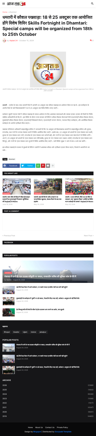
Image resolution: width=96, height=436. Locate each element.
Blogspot (37, 432)
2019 (48, 416)
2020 (48, 412)
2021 (48, 407)
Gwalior (16, 332)
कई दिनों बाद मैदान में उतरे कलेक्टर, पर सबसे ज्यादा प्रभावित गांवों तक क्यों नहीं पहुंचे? (42, 287)
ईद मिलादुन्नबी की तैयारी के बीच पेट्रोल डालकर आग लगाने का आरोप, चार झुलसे (40, 309)
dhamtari (12, 12)
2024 (48, 394)
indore (33, 332)
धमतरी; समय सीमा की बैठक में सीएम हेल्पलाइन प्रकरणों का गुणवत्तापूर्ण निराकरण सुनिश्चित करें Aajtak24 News (16, 199)
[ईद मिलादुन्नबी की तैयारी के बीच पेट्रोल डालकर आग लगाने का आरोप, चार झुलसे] (8, 312)
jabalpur (43, 332)
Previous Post (9, 235)
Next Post (88, 235)
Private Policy (62, 427)
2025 (48, 390)
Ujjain (25, 332)
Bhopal (7, 332)
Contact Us (49, 427)
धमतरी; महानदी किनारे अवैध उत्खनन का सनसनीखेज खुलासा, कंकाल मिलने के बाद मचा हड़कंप (47, 199)
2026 (48, 385)
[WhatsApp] (38, 166)
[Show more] (53, 166)
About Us (39, 427)
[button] (3, 4)
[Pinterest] (43, 166)
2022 (48, 403)
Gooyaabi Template (63, 432)
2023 (48, 398)
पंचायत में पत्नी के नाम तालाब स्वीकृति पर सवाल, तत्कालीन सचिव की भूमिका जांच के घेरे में (43, 345)
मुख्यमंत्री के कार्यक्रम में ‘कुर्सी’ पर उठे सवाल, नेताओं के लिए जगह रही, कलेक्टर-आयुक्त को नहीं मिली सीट (48, 298)
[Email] (48, 166)
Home (4, 12)
